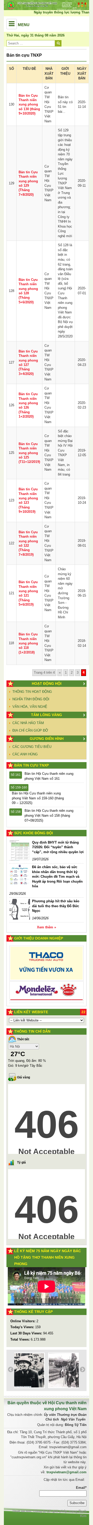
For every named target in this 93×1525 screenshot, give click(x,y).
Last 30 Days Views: (26, 1333)
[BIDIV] (46, 984)
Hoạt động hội (46, 683)
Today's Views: (22, 1327)
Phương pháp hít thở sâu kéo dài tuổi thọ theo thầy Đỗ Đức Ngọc (55, 906)
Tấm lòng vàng (46, 715)
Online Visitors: (23, 1321)
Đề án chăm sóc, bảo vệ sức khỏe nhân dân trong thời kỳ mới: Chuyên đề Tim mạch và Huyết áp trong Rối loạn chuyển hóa (57, 876)
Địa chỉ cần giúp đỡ (30, 730)
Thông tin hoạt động (32, 692)
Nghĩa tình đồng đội (30, 699)
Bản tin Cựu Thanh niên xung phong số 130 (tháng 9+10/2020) (29, 104)
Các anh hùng (25, 754)
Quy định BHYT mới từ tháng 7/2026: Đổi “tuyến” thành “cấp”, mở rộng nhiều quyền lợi (58, 847)
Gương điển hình (47, 739)
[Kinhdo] (46, 966)
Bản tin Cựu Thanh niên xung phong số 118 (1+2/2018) (28, 643)
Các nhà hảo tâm (28, 723)
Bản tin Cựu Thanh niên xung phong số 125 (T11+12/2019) (29, 453)
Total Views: (20, 1339)
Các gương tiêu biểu (31, 747)
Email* (81, 1488)
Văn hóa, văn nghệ (29, 707)
